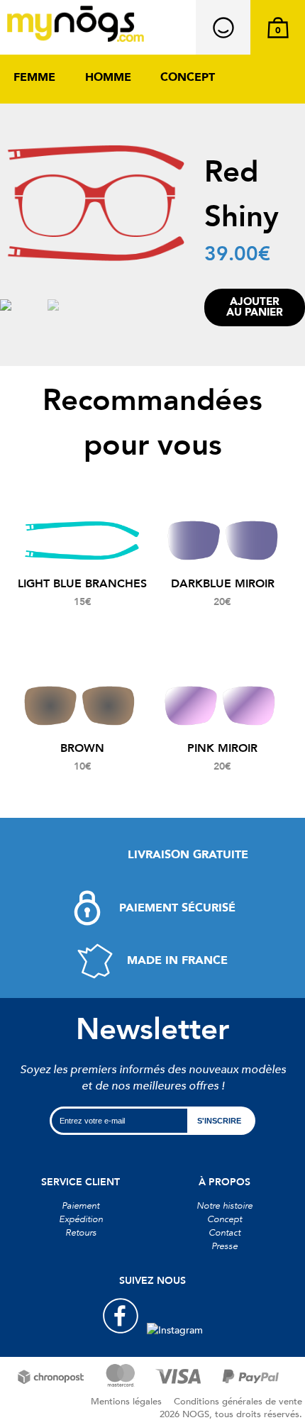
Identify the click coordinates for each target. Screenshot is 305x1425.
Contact (224, 1232)
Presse (224, 1246)
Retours (80, 1232)
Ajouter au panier (254, 307)
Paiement (80, 1205)
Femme (34, 77)
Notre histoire (224, 1205)
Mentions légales (126, 1401)
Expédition (81, 1219)
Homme (108, 77)
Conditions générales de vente (238, 1401)
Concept (187, 77)
